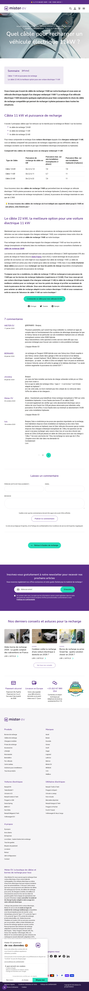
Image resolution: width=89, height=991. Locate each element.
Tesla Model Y (8, 790)
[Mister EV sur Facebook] (51, 956)
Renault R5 (7, 787)
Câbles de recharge (10, 738)
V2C (47, 771)
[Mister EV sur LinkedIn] (68, 956)
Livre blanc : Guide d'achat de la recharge (17, 839)
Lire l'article (10, 656)
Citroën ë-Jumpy (51, 793)
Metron (48, 761)
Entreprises (8, 836)
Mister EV (49, 764)
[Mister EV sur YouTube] (55, 956)
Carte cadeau (8, 764)
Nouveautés (8, 754)
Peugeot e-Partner (52, 807)
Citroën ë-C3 (8, 793)
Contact (7, 859)
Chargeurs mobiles (10, 741)
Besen (48, 738)
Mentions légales (9, 984)
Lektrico (48, 757)
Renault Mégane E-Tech (11, 813)
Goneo (48, 744)
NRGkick (48, 768)
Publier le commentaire (44, 518)
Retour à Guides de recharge (46, 545)
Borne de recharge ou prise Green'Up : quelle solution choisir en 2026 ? (71, 652)
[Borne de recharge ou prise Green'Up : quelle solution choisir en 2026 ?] (72, 636)
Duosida (48, 741)
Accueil (19, 26)
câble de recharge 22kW (14, 249)
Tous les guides (9, 842)
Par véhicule (8, 761)
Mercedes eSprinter (52, 800)
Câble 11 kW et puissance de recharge (22, 76)
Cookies (24, 987)
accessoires (9, 894)
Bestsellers (8, 757)
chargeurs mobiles (20, 891)
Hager (48, 751)
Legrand (48, 754)
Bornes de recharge (10, 734)
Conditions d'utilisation (11, 987)
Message (7, 496)
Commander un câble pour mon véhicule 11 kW (44, 299)
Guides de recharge (29, 26)
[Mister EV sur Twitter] (59, 956)
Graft (47, 748)
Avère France (36, 257)
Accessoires (8, 748)
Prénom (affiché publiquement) (16, 484)
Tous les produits (10, 771)
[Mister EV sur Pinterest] (64, 956)
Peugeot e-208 (9, 800)
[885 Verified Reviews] (76, 698)
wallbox (30, 891)
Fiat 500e (7, 810)
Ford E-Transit (50, 810)
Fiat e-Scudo (50, 797)
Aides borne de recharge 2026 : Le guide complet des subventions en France (16, 650)
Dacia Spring (8, 803)
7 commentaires (38, 28)
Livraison (7, 849)
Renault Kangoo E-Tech (53, 803)
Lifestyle (7, 751)
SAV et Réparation (10, 856)
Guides (27, 28)
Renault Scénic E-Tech (11, 797)
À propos (7, 829)
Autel (47, 734)
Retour (6, 852)
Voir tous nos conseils (44, 665)
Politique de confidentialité (39, 526)
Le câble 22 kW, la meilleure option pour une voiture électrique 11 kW (34, 79)
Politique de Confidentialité (26, 599)
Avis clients (8, 832)
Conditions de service (59, 526)
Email (47, 484)
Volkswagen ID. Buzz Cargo (54, 813)
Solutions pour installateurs (13, 768)
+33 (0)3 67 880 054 (54, 690)
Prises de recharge (10, 744)
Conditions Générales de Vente (27, 984)
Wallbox (48, 774)
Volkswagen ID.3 (9, 816)
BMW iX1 (7, 807)
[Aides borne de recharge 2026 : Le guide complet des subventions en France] (17, 636)
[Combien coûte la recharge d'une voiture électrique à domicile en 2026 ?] (44, 636)
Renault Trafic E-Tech (52, 787)
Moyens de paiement (11, 846)
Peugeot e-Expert (51, 790)
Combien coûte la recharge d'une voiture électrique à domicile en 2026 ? (44, 652)
